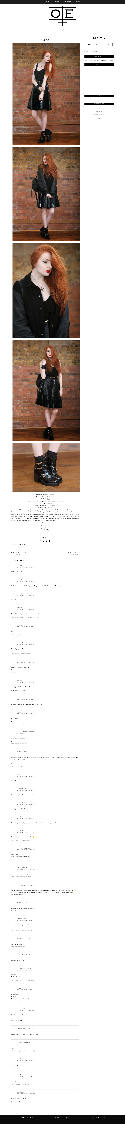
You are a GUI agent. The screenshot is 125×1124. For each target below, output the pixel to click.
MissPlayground (23, 698)
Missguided (50, 503)
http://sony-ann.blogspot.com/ (19, 743)
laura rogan (22, 867)
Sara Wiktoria (22, 593)
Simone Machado (23, 565)
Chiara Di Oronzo (23, 1042)
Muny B (19, 607)
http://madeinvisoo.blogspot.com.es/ (21, 724)
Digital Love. (74, 554)
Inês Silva (20, 680)
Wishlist (99, 118)
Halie (19, 1058)
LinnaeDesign (22, 902)
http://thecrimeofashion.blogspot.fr (20, 653)
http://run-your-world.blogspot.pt (21, 999)
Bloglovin (98, 1117)
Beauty (99, 108)
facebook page (16, 1001)
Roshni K (20, 884)
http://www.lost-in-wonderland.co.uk (21, 876)
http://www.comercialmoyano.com (20, 1084)
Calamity (51, 494)
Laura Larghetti (23, 938)
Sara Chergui (22, 642)
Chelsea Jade (22, 802)
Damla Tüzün (22, 1008)
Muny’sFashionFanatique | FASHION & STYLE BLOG (25, 617)
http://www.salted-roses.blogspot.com (21, 673)
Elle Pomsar (21, 788)
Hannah (20, 830)
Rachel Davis (22, 579)
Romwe (51, 497)
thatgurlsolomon (24, 968)
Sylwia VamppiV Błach (25, 1028)
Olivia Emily (20, 1122)
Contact (67, 2)
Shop (78, 2)
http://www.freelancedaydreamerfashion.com (23, 860)
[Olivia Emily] (62, 14)
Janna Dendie (22, 751)
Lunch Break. (18, 554)
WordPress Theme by (104, 1122)
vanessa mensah (23, 848)
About (56, 2)
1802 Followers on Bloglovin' (100, 44)
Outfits (99, 111)
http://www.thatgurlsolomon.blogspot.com (22, 980)
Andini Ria (21, 816)
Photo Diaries (99, 115)
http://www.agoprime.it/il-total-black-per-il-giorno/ (24, 1051)
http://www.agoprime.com (18, 946)
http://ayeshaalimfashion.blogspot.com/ (21, 930)
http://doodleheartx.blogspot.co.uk (20, 840)
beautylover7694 (23, 954)
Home (47, 2)
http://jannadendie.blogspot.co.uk (20, 767)
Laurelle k (21, 1092)
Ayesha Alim (21, 918)
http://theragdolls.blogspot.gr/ (19, 635)
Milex (19, 774)
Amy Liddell (21, 661)
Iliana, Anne (21, 625)
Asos (48, 499)
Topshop (49, 507)
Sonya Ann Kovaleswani (26, 731)
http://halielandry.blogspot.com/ (19, 1067)
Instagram (63, 1117)
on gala (20, 1074)
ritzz (19, 988)
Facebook (28, 1117)
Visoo (19, 712)
